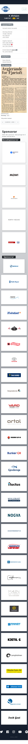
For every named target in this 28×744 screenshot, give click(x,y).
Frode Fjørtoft (7, 44)
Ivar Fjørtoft (6, 35)
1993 (7, 115)
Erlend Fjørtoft (7, 49)
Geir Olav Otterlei (8, 46)
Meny (24, 9)
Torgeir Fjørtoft (7, 33)
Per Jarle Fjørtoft (8, 51)
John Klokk (6, 37)
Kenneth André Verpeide (10, 28)
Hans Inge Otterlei (8, 42)
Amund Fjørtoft (7, 62)
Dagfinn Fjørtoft (7, 40)
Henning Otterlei (7, 31)
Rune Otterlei (6, 60)
